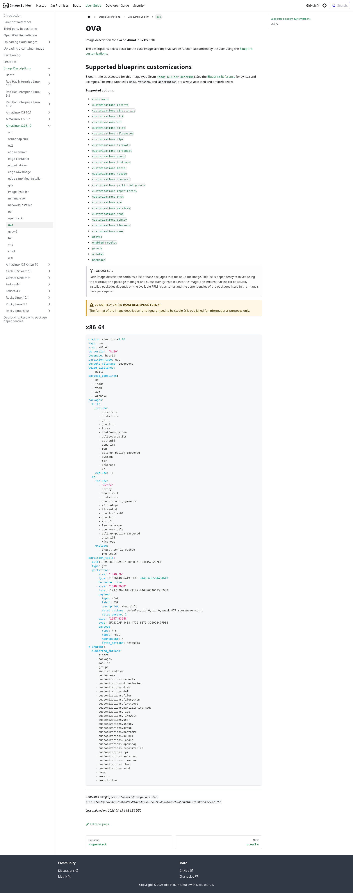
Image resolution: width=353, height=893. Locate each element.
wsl (10, 258)
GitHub (311, 5)
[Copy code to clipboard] (257, 339)
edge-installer (17, 165)
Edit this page (99, 824)
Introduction (12, 15)
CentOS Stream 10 (18, 271)
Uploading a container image (24, 48)
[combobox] (340, 5)
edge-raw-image (19, 172)
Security (139, 5)
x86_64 (274, 24)
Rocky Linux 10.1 (17, 298)
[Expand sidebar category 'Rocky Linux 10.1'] (49, 297)
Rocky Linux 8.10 (17, 311)
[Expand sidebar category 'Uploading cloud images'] (49, 42)
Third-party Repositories (21, 29)
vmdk (12, 251)
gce (10, 185)
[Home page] (89, 17)
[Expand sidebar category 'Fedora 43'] (49, 291)
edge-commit (17, 152)
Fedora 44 (13, 284)
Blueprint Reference (17, 22)
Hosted (41, 5)
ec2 (10, 145)
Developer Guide (117, 5)
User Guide (93, 5)
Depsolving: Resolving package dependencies (25, 319)
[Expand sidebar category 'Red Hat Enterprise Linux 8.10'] (49, 104)
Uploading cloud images (21, 42)
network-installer (20, 205)
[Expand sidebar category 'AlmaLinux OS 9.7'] (49, 119)
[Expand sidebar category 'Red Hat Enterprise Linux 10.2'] (49, 83)
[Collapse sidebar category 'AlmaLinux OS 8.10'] (49, 126)
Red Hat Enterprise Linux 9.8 (23, 94)
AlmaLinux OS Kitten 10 (22, 264)
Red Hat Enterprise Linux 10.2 (23, 83)
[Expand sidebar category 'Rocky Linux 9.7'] (49, 304)
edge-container (18, 159)
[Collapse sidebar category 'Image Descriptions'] (49, 68)
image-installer (18, 192)
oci (10, 212)
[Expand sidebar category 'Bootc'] (49, 75)
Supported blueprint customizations (291, 18)
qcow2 (12, 231)
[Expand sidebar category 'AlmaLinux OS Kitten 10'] (49, 264)
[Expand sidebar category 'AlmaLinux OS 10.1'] (49, 112)
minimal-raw (17, 198)
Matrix (62, 876)
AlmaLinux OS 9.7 (18, 119)
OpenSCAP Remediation (20, 35)
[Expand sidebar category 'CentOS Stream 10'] (49, 271)
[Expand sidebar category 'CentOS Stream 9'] (49, 278)
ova (10, 225)
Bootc (77, 5)
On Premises (60, 5)
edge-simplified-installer (25, 179)
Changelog (187, 876)
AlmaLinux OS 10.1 (18, 112)
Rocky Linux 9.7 (16, 304)
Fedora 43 (13, 291)
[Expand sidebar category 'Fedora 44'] (49, 284)
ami (10, 132)
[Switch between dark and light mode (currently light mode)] (324, 5)
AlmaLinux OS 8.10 (18, 126)
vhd (10, 245)
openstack (15, 218)
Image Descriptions (17, 68)
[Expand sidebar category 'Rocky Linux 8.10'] (49, 311)
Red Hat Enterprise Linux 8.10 (23, 104)
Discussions (66, 871)
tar (10, 238)
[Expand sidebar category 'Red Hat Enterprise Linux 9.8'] (49, 93)
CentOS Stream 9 (18, 278)
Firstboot (10, 62)
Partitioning (12, 55)
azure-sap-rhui (18, 139)
